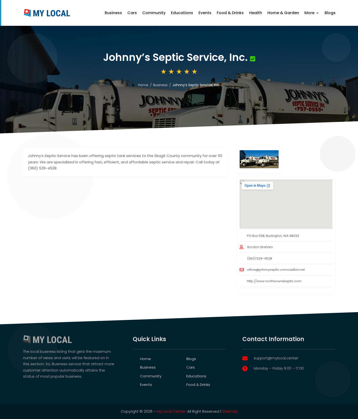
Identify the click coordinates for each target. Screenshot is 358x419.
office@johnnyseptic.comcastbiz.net (276, 269)
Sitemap (229, 411)
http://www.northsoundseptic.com (274, 281)
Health (255, 13)
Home (143, 85)
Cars (132, 13)
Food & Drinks (230, 13)
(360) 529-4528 (259, 258)
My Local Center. (171, 411)
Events (204, 13)
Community (154, 13)
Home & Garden (283, 13)
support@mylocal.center (276, 358)
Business (113, 13)
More (309, 13)
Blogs (330, 13)
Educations (182, 13)
